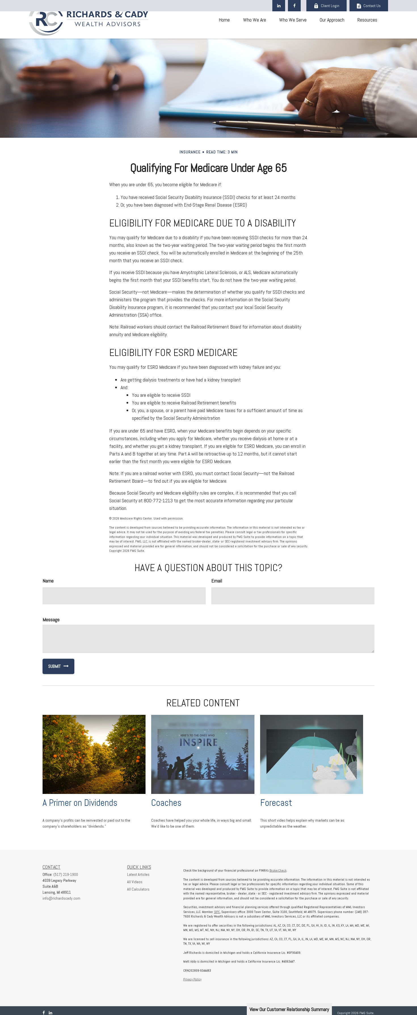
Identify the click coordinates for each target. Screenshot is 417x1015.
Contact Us (372, 5)
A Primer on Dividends (80, 803)
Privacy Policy (192, 979)
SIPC (217, 912)
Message (51, 619)
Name (48, 580)
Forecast (276, 803)
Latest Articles (138, 874)
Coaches (166, 803)
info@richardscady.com (61, 898)
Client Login (330, 5)
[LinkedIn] (278, 5)
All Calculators (138, 889)
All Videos (134, 881)
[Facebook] (294, 5)
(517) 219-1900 (65, 874)
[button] (224, 19)
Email (216, 580)
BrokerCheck (278, 870)
